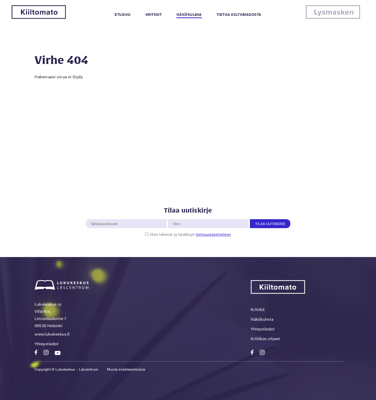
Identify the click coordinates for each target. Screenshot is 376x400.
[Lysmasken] (333, 17)
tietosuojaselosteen (213, 234)
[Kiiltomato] (39, 17)
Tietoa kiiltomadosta (239, 14)
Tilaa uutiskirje (270, 223)
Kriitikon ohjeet (265, 338)
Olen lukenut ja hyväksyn (190, 234)
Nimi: (176, 216)
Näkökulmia (189, 14)
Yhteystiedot (46, 344)
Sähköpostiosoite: (105, 216)
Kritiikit (154, 14)
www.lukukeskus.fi (52, 334)
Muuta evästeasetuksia (126, 369)
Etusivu (123, 14)
